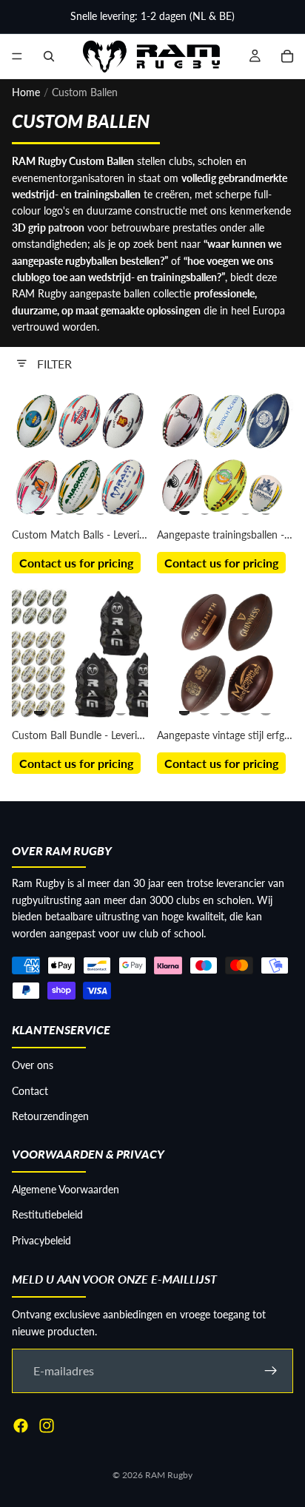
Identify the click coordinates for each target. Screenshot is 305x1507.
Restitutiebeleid (47, 1214)
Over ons (32, 1065)
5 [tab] (120, 506)
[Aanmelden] (270, 1370)
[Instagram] (47, 1425)
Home (26, 92)
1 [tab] (39, 506)
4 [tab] (100, 506)
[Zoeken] (49, 56)
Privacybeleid (41, 1240)
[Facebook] (21, 1425)
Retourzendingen (50, 1116)
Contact (30, 1091)
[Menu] (17, 56)
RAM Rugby (168, 1474)
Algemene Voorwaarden (65, 1189)
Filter (54, 364)
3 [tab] (80, 506)
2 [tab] (60, 506)
